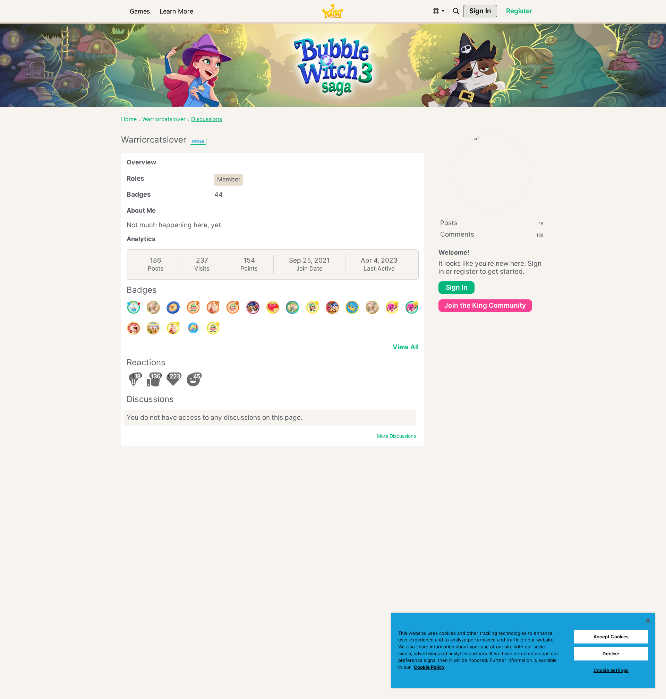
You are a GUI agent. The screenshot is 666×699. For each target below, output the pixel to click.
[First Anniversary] (133, 307)
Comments (491, 234)
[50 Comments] (312, 307)
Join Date (309, 268)
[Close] (648, 621)
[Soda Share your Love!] (193, 328)
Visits (202, 268)
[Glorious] (213, 307)
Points (249, 268)
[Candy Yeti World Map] (292, 307)
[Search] (456, 11)
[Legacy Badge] (153, 307)
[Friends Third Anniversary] (153, 328)
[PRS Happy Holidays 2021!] (252, 307)
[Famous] (173, 328)
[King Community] (332, 11)
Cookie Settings (611, 670)
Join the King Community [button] (485, 305)
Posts (155, 268)
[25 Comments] (213, 328)
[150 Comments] (193, 307)
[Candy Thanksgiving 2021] (332, 307)
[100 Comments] (232, 307)
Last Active (379, 268)
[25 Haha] (133, 328)
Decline (611, 653)
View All (406, 347)
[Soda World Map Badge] (173, 307)
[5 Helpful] (392, 307)
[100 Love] (272, 307)
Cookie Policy (429, 667)
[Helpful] (411, 307)
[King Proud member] (352, 307)
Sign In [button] (457, 287)
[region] (523, 650)
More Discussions (396, 436)
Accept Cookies (611, 636)
